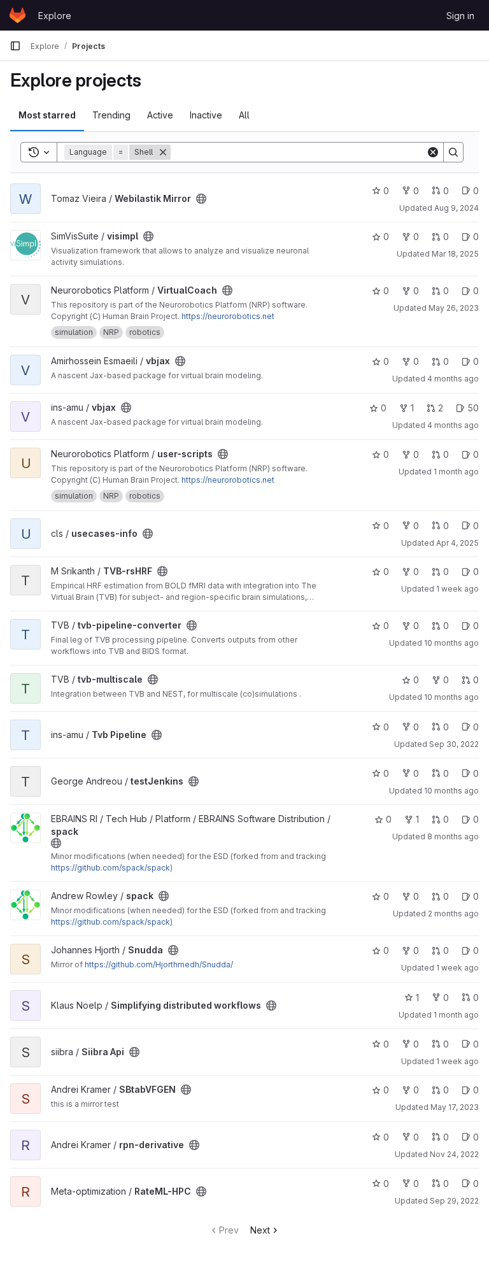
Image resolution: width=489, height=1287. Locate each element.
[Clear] (433, 152)
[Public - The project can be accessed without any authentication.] (201, 199)
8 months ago (453, 836)
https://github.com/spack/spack (110, 867)
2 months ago (453, 913)
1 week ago (457, 589)
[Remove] (163, 152)
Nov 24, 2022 (454, 1154)
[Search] (453, 152)
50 (473, 407)
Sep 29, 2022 (454, 1200)
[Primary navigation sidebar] (15, 46)
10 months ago (451, 643)
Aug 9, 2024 (456, 208)
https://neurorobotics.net (227, 316)
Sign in (460, 15)
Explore (54, 15)
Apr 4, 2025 (457, 543)
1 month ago (456, 471)
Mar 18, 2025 (455, 254)
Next (260, 1230)
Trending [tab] (111, 115)
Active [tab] (160, 115)
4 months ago (453, 378)
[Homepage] (17, 15)
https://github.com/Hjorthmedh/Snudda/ (159, 964)
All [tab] (244, 115)
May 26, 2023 (454, 308)
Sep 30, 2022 (454, 744)
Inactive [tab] (206, 115)
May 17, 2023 (454, 1107)
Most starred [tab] (47, 115)
